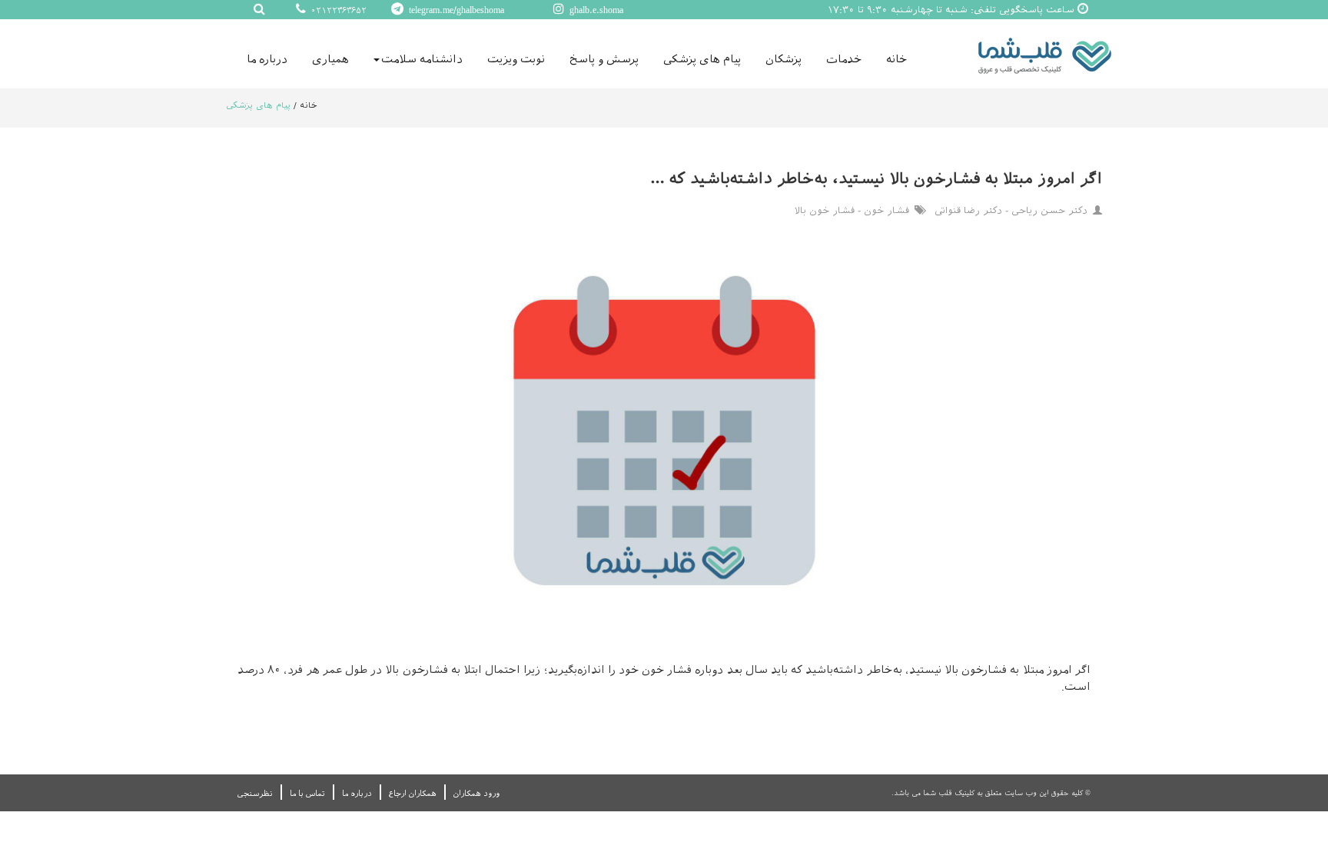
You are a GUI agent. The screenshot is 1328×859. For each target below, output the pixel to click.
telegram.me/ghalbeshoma (455, 10)
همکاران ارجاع (413, 793)
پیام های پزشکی (702, 59)
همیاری (330, 59)
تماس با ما (307, 793)
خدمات (844, 59)
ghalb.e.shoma (594, 10)
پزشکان (783, 59)
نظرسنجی (255, 793)
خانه (896, 59)
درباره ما (267, 59)
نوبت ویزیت (516, 59)
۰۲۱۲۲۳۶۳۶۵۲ (337, 10)
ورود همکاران (476, 793)
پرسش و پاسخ (604, 59)
